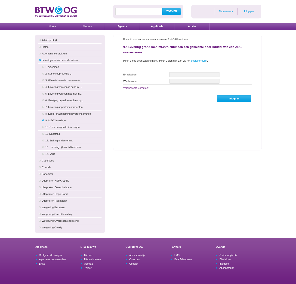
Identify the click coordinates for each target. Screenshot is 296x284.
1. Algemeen (52, 67)
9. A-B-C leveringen (56, 120)
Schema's (47, 174)
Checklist (47, 167)
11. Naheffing (52, 133)
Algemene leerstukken (54, 53)
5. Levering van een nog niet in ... (63, 93)
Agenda (122, 26)
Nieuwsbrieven (92, 259)
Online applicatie (228, 255)
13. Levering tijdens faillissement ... (64, 147)
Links (42, 263)
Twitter (88, 267)
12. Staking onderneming (59, 140)
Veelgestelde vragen (50, 255)
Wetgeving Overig (52, 227)
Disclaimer (225, 259)
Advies (192, 26)
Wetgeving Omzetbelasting (57, 214)
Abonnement (226, 11)
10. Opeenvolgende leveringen (62, 127)
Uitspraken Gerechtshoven (57, 187)
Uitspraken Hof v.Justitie (55, 180)
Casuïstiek (48, 160)
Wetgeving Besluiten (53, 207)
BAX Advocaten (183, 259)
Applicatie (157, 26)
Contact (133, 263)
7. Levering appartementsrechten (64, 107)
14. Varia (50, 153)
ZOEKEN (171, 11)
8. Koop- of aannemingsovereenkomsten (68, 113)
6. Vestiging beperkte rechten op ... (64, 100)
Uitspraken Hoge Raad (55, 194)
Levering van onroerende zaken (60, 60)
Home (52, 26)
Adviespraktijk (50, 40)
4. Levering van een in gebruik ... (63, 87)
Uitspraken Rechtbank (54, 200)
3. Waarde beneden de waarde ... (64, 80)
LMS (176, 255)
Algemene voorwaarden (52, 259)
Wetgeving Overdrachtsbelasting (60, 220)
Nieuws (87, 26)
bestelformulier (199, 60)
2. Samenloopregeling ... (58, 73)
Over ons (134, 259)
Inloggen (249, 11)
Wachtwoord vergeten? (136, 88)
